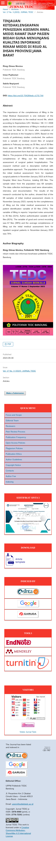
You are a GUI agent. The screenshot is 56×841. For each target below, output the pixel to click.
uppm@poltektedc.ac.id (22, 804)
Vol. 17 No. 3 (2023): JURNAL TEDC (18, 12)
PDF (9, 344)
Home (5, 9)
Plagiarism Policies (14, 448)
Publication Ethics (14, 454)
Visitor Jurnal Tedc (28, 732)
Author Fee (11, 476)
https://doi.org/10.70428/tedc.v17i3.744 (25, 95)
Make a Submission (15, 393)
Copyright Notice (13, 465)
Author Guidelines (14, 459)
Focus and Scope (14, 415)
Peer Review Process (15, 431)
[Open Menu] (3, 3)
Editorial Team (12, 420)
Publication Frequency (16, 437)
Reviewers (10, 426)
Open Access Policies (15, 443)
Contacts (10, 470)
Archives (15, 9)
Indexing (9, 482)
